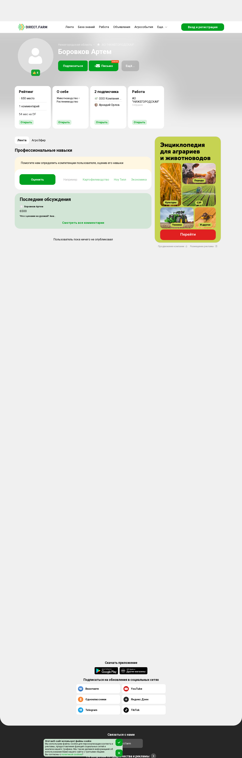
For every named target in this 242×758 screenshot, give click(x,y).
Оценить (37, 179)
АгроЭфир (39, 140)
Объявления (121, 27)
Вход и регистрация (203, 27)
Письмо (109, 64)
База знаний (86, 27)
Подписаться (73, 66)
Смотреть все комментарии (83, 222)
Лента (69, 27)
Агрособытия (143, 27)
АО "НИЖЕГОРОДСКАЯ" (118, 44)
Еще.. (160, 27)
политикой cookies (71, 754)
